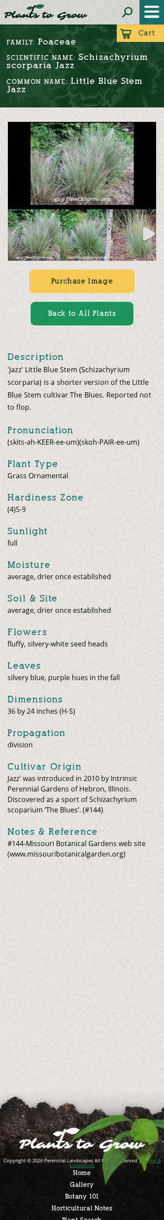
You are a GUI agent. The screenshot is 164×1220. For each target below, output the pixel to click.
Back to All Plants (82, 313)
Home (82, 1173)
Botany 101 (82, 1196)
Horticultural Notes (82, 1208)
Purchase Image (82, 281)
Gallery (82, 1185)
